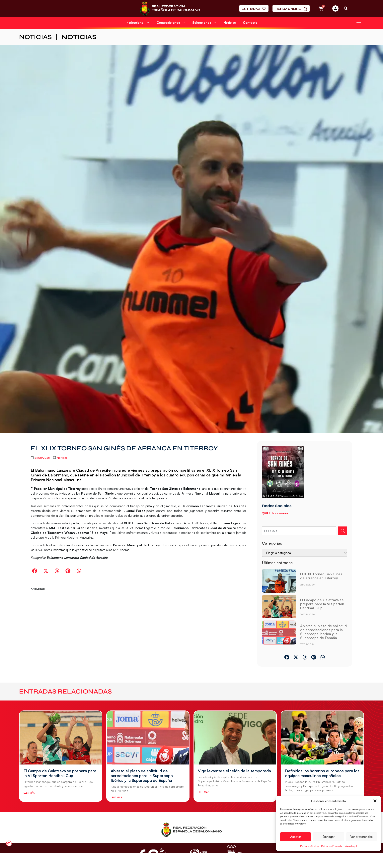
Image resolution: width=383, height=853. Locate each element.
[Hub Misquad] (335, 8)
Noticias (229, 23)
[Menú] (359, 23)
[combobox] (299, 530)
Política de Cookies (309, 845)
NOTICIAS (35, 37)
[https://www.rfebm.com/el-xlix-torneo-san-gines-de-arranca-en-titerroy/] (279, 581)
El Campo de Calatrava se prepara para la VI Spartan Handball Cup (322, 604)
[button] (375, 801)
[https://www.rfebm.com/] (170, 8)
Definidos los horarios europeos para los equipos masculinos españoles (322, 773)
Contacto (250, 23)
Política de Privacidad (332, 845)
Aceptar (295, 837)
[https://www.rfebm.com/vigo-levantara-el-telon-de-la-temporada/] (235, 737)
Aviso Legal (351, 845)
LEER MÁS (29, 792)
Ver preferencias (361, 837)
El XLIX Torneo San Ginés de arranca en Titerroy (321, 576)
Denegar (329, 837)
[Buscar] (342, 530)
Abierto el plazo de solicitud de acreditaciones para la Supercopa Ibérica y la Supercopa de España (323, 632)
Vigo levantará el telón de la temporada (234, 770)
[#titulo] (9, 843)
